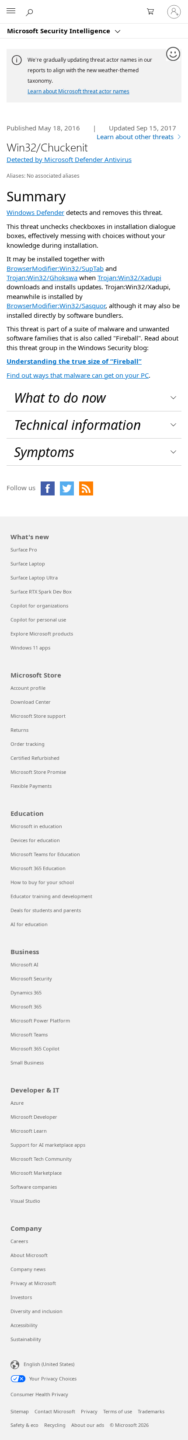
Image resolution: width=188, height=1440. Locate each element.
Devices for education (35, 840)
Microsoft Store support (38, 716)
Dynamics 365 (26, 992)
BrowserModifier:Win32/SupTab (55, 268)
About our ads (87, 1425)
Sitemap (19, 1411)
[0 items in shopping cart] (153, 11)
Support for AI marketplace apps (47, 1144)
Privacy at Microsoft (33, 1283)
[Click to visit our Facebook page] (48, 488)
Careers (19, 1241)
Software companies (33, 1187)
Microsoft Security (31, 978)
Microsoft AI (24, 964)
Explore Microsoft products (41, 633)
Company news (27, 1269)
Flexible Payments (31, 786)
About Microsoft (29, 1255)
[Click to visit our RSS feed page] (86, 488)
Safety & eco (24, 1425)
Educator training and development (51, 896)
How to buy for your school (42, 882)
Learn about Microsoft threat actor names (78, 91)
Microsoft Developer (33, 1116)
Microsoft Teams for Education (45, 854)
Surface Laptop (27, 563)
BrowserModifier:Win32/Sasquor (56, 305)
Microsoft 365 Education (38, 868)
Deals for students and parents (45, 910)
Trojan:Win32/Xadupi (129, 277)
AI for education (29, 924)
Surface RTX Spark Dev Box (41, 591)
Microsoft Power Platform (40, 1020)
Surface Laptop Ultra (34, 577)
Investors (21, 1297)
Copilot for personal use (38, 619)
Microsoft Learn (28, 1130)
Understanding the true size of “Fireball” (74, 361)
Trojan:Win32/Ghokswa (42, 277)
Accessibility (24, 1325)
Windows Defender (35, 212)
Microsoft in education (36, 826)
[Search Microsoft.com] (30, 11)
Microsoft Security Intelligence (59, 30)
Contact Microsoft (55, 1411)
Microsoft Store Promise (38, 772)
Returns (19, 730)
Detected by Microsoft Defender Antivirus (69, 159)
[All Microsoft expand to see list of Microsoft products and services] (10, 11)
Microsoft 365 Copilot (34, 1048)
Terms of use (117, 1411)
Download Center (30, 702)
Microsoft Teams (29, 1034)
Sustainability (25, 1339)
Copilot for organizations (39, 605)
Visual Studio (25, 1201)
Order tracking (27, 744)
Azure (17, 1102)
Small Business (27, 1062)
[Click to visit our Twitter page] (67, 488)
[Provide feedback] (173, 54)
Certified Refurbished (34, 758)
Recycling (55, 1425)
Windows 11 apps (30, 647)
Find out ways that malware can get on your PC (78, 375)
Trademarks (151, 1411)
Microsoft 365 (26, 1006)
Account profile (27, 688)
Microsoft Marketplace (36, 1173)
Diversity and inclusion (36, 1311)
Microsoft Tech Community (41, 1159)
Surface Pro (23, 549)
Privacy (89, 1411)
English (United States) (49, 1364)
